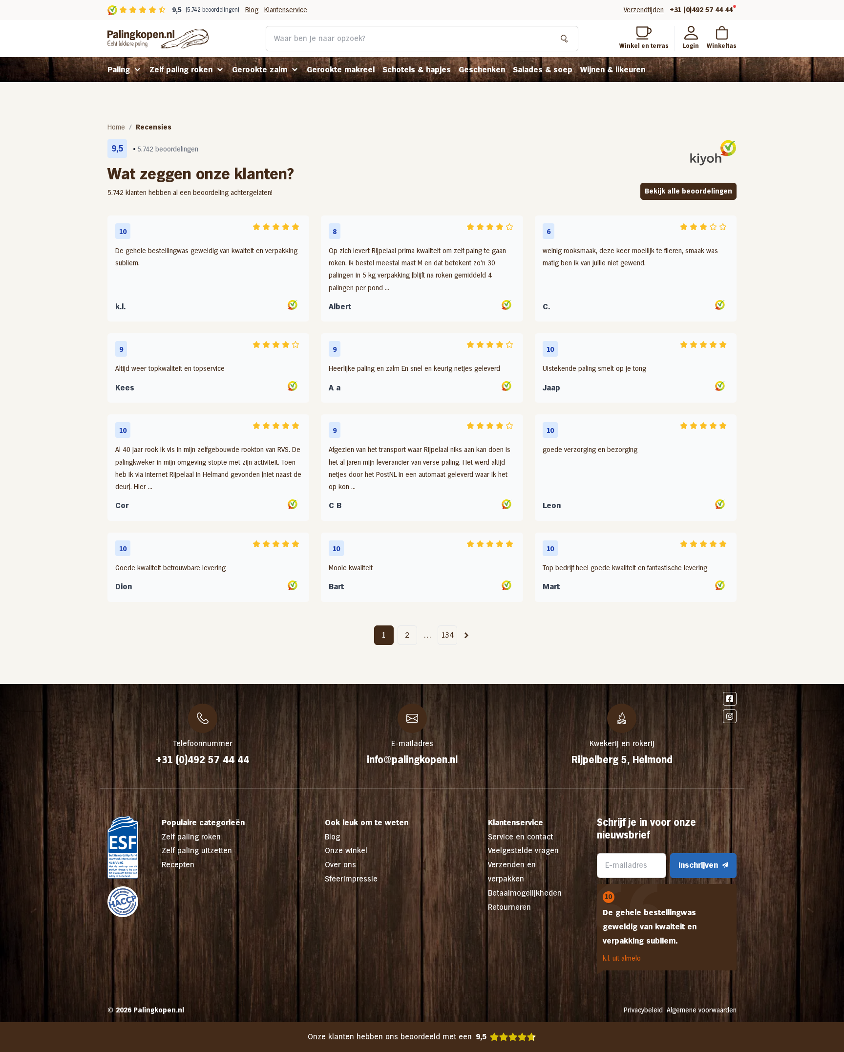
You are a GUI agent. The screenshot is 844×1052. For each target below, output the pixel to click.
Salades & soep (542, 69)
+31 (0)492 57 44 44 (701, 10)
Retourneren (509, 907)
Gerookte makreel (341, 69)
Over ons (340, 864)
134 (447, 635)
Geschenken (482, 69)
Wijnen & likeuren (612, 69)
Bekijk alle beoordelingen (688, 191)
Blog (251, 10)
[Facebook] (730, 699)
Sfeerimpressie (351, 878)
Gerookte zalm (259, 69)
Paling (118, 69)
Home (116, 127)
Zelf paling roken (180, 69)
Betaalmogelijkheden (525, 893)
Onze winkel (346, 850)
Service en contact (520, 836)
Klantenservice (285, 10)
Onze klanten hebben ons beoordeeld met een (397, 1036)
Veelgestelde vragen (523, 850)
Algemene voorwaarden (702, 1010)
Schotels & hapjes (416, 69)
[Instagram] (730, 716)
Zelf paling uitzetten (197, 850)
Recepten (178, 864)
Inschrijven (698, 865)
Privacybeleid (643, 1010)
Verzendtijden (644, 10)
